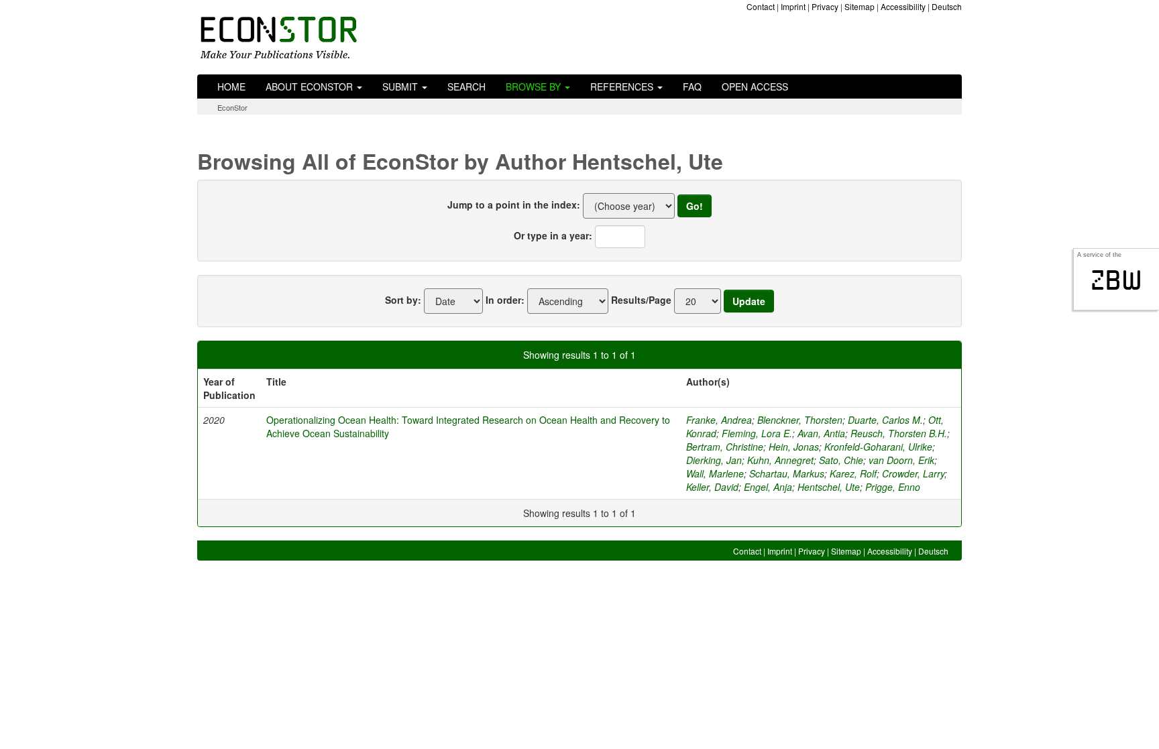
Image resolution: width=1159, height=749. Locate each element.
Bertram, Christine (724, 446)
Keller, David (712, 487)
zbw (1116, 280)
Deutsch (947, 6)
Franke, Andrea (719, 419)
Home (231, 86)
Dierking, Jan (714, 460)
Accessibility (903, 6)
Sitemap (859, 6)
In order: (505, 299)
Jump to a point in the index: (513, 204)
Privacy (825, 6)
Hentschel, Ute (828, 487)
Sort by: (403, 299)
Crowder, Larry (913, 473)
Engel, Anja (768, 487)
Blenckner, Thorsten (799, 419)
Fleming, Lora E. (757, 433)
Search (466, 86)
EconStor (232, 107)
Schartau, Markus (786, 473)
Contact (761, 6)
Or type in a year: (553, 235)
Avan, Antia (821, 433)
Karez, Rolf (853, 473)
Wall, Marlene (715, 473)
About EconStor (310, 86)
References (623, 86)
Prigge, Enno (892, 487)
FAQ (692, 86)
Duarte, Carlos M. (885, 419)
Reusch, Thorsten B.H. (898, 433)
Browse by (534, 86)
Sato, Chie (841, 460)
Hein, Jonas (794, 446)
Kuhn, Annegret (780, 460)
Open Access (755, 86)
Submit (401, 86)
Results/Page (641, 299)
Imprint (793, 6)
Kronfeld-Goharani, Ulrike (878, 446)
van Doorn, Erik (901, 460)
